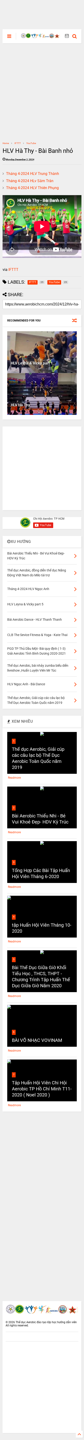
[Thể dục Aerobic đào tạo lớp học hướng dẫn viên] (40, 36)
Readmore (14, 777)
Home (6, 143)
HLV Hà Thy (20, 405)
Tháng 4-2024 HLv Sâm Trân (29, 181)
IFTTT (17, 143)
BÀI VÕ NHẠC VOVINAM (37, 1040)
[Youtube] (67, 36)
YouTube (31, 143)
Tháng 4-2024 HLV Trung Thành (32, 173)
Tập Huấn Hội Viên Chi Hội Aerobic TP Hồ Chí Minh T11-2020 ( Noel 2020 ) (42, 1089)
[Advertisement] (42, 10)
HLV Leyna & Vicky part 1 (32, 363)
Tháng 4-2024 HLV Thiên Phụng (32, 188)
